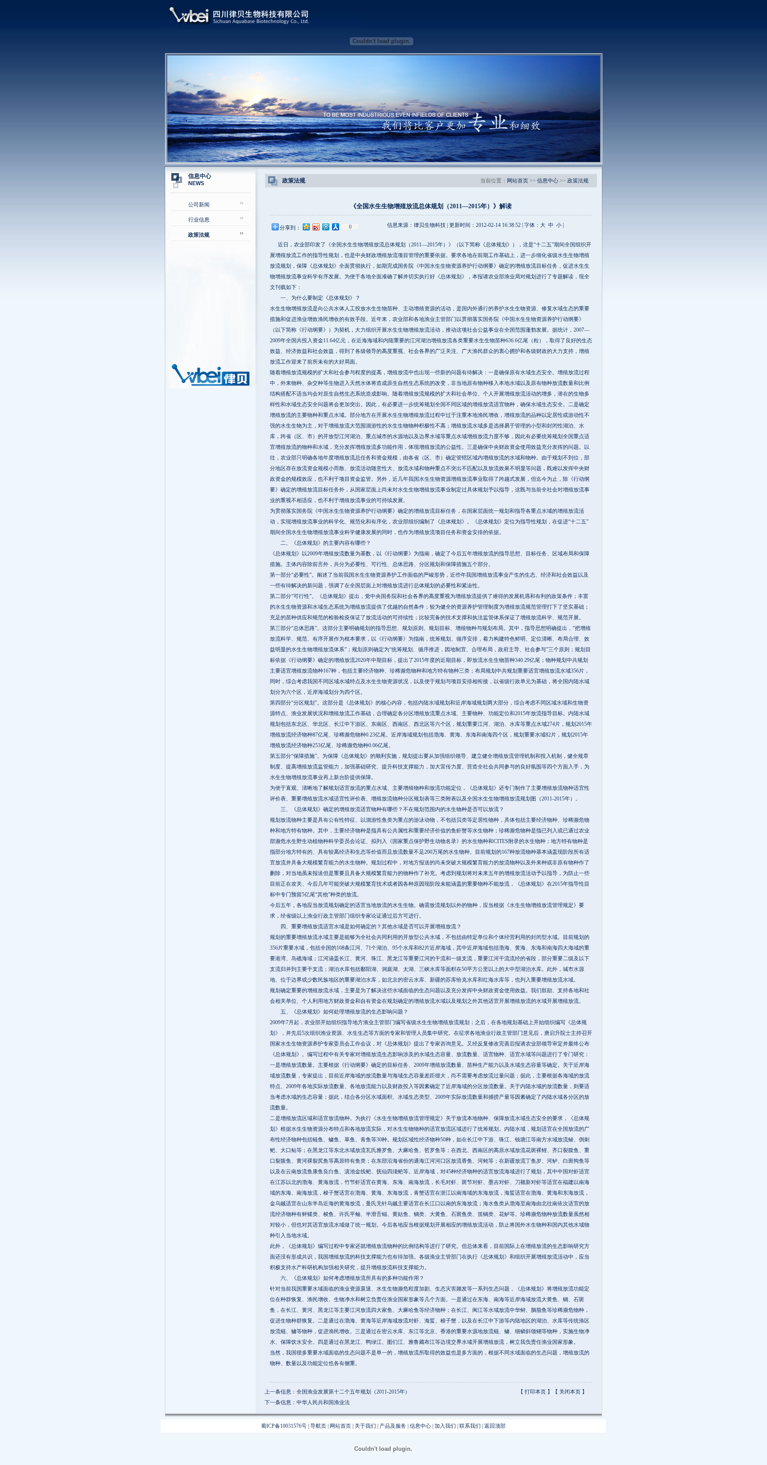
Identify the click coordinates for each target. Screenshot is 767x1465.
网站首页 (517, 181)
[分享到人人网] (335, 226)
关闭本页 (570, 1392)
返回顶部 (495, 1426)
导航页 (318, 1426)
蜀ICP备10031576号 (284, 1426)
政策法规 (578, 181)
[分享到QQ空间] (306, 226)
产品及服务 (393, 1426)
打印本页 (535, 1392)
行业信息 (199, 220)
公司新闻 (199, 205)
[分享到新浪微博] (315, 226)
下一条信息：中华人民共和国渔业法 (307, 1402)
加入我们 (445, 1426)
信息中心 (547, 181)
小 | (560, 225)
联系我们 (470, 1426)
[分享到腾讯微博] (325, 226)
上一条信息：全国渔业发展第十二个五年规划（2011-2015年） (337, 1392)
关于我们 (365, 1426)
